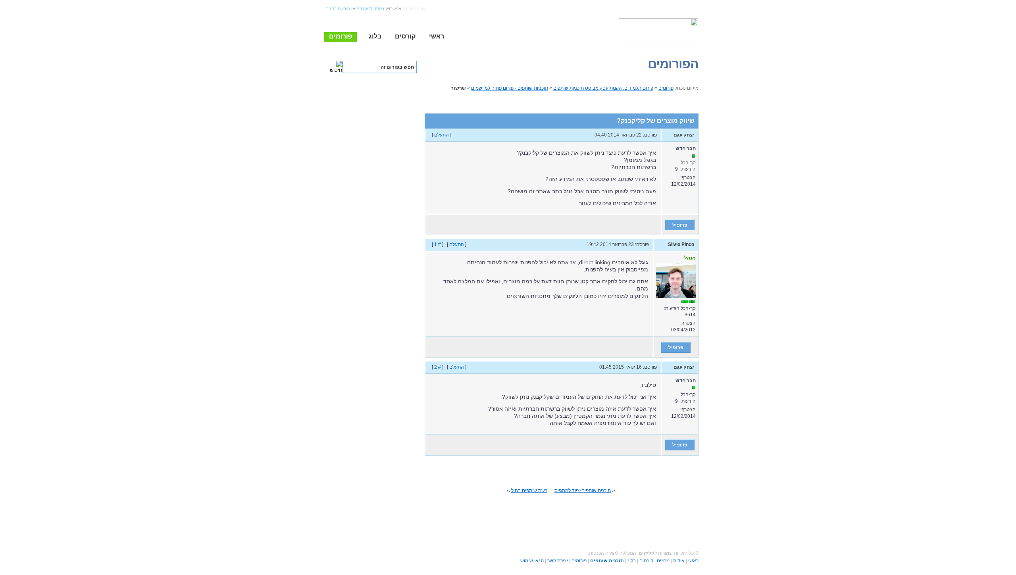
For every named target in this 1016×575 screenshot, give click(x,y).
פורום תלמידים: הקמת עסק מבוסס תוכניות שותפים (603, 88)
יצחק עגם (683, 135)
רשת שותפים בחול (529, 490)
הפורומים (673, 64)
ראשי (693, 560)
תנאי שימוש (532, 560)
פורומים (665, 88)
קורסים (646, 560)
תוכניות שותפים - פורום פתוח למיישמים (509, 88)
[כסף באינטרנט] (658, 30)
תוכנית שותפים (607, 560)
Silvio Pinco (681, 244)
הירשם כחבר (338, 8)
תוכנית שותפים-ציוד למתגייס (582, 490)
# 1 (437, 244)
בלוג (631, 560)
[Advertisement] (367, 144)
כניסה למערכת (370, 8)
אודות (679, 560)
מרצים (663, 560)
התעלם (441, 135)
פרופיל (679, 225)
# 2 (437, 367)
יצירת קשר (557, 560)
